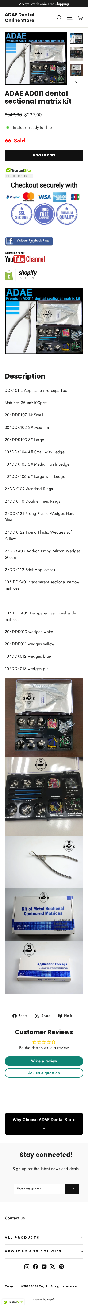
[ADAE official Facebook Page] (44, 241)
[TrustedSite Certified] (19, 172)
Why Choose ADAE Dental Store (44, 1119)
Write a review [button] (44, 1061)
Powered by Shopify (44, 1299)
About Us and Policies (33, 1251)
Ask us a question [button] (44, 1073)
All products (22, 1237)
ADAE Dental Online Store (19, 17)
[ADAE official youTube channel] (44, 257)
